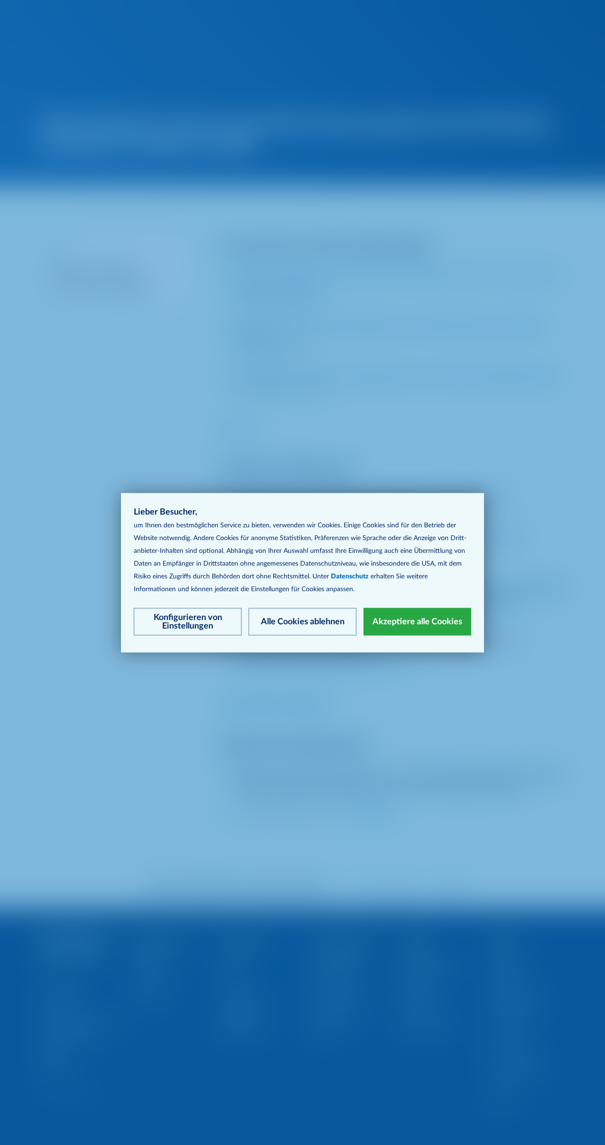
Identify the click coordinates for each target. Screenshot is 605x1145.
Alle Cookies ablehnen (303, 621)
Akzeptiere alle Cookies (417, 621)
